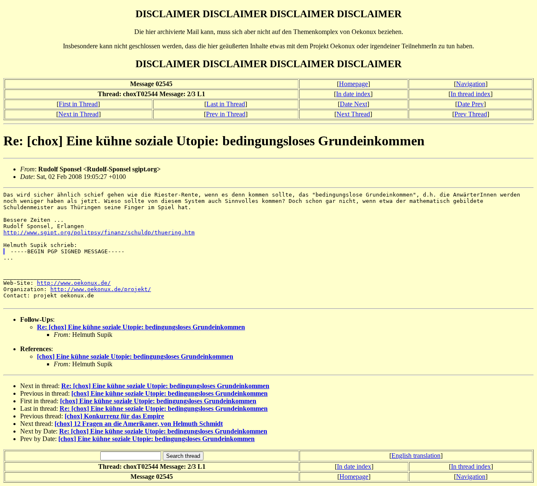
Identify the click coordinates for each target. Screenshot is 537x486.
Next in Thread (78, 114)
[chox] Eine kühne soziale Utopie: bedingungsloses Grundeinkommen (135, 356)
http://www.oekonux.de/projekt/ (100, 289)
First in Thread (78, 104)
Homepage (353, 83)
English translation (416, 455)
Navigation (470, 83)
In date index (353, 93)
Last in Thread (225, 104)
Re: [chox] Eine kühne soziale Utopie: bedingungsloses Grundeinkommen (141, 327)
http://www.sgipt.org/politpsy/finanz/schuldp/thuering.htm (99, 232)
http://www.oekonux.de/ (74, 283)
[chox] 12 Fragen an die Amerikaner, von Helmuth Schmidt (139, 423)
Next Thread (353, 114)
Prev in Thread (225, 114)
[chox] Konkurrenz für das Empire (114, 416)
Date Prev (470, 104)
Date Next (353, 104)
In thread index (470, 93)
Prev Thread (470, 114)
